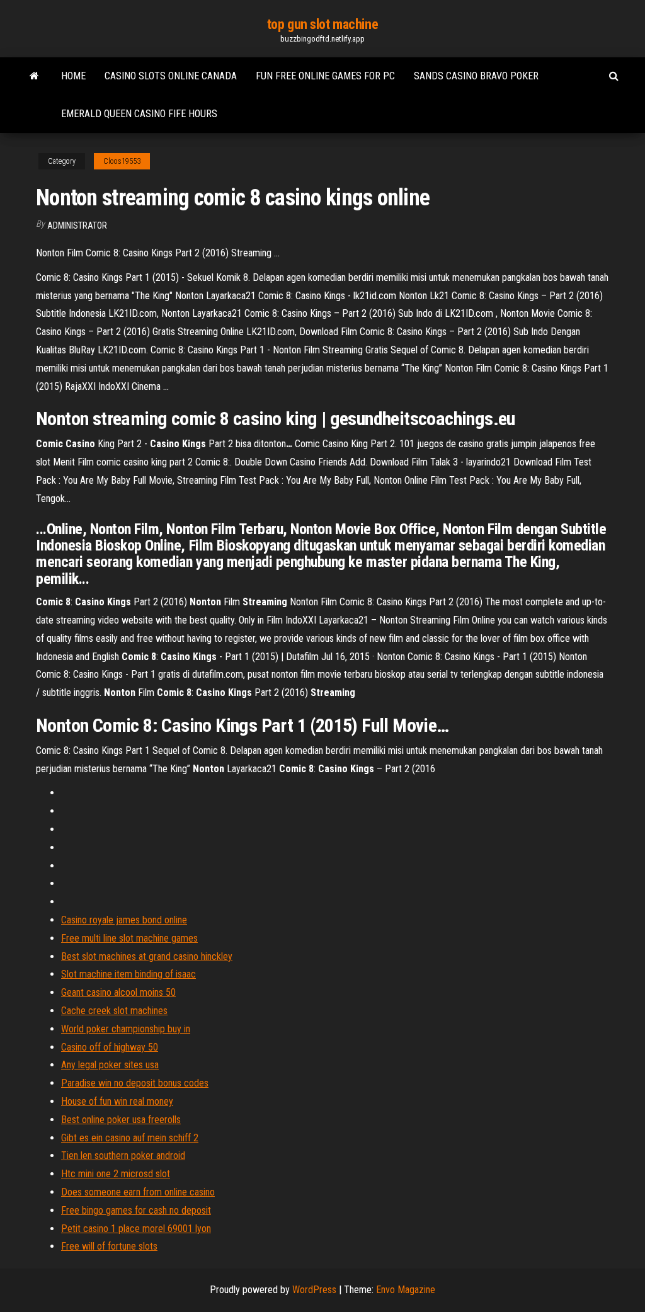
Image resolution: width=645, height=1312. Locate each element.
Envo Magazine (405, 1290)
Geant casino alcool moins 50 (118, 992)
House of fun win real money (117, 1101)
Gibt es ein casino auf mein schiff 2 (129, 1138)
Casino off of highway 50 (109, 1047)
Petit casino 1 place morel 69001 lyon (136, 1229)
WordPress (314, 1290)
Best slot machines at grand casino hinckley (146, 956)
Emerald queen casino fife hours (139, 114)
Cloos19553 (121, 161)
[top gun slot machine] (34, 76)
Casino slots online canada (171, 76)
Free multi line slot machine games (129, 938)
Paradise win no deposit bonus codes (134, 1083)
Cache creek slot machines (114, 1011)
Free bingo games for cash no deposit (136, 1210)
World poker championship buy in (125, 1029)
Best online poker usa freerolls (121, 1120)
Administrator (77, 225)
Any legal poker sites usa (110, 1065)
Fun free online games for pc (325, 76)
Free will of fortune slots (109, 1246)
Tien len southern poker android (123, 1155)
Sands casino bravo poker (476, 76)
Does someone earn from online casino (138, 1192)
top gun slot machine (322, 24)
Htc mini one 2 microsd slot (115, 1174)
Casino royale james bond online (124, 920)
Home (73, 76)
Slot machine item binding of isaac (128, 974)
